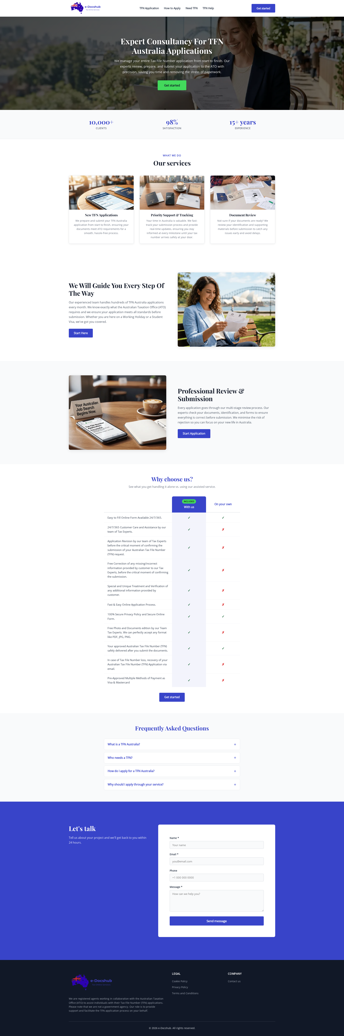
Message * (176, 887)
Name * (174, 838)
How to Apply (172, 8)
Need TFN (192, 8)
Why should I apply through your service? (135, 784)
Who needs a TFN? (120, 758)
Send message (217, 921)
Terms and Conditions (185, 993)
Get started (263, 8)
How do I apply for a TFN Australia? (131, 771)
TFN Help (208, 8)
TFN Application (149, 8)
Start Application (194, 433)
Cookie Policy (179, 981)
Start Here (81, 333)
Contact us (234, 981)
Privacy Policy (180, 987)
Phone (173, 870)
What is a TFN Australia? (124, 744)
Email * (174, 854)
